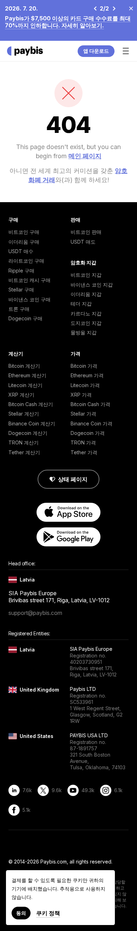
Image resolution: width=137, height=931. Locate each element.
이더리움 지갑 (86, 294)
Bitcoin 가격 (84, 366)
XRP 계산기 (21, 395)
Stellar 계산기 (23, 414)
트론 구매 (19, 309)
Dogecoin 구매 (25, 318)
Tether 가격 (84, 452)
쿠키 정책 (48, 913)
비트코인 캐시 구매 (29, 280)
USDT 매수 (20, 251)
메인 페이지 (85, 156)
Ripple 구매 (21, 271)
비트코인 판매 (86, 232)
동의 (21, 913)
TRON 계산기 (23, 442)
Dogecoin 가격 (88, 433)
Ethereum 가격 (87, 375)
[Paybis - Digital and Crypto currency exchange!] (25, 51)
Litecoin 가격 (85, 385)
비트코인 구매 (23, 232)
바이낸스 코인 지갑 (92, 285)
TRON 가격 (83, 442)
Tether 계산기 (24, 452)
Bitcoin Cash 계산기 (30, 404)
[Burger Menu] (126, 51)
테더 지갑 (81, 304)
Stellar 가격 (83, 414)
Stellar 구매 (21, 290)
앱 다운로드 (96, 51)
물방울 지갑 (84, 332)
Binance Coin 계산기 (31, 423)
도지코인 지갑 (86, 323)
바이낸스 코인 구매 (29, 299)
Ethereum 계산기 (27, 375)
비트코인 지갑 (86, 275)
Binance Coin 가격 (91, 423)
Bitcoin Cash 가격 (90, 404)
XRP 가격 (81, 395)
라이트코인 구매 (26, 261)
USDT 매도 (83, 242)
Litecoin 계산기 (25, 385)
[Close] (129, 8)
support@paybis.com (35, 612)
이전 (95, 8)
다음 (114, 8)
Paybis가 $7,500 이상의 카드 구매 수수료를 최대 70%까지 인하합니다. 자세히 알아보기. (68, 22)
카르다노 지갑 (86, 313)
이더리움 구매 (23, 242)
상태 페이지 (72, 479)
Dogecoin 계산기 (27, 433)
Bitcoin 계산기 (24, 366)
